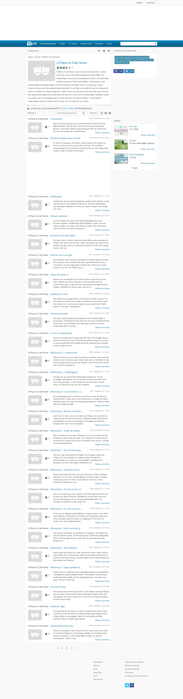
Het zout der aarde (59, 313)
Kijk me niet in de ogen (61, 255)
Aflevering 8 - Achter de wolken (65, 431)
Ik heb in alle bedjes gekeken (142, 143)
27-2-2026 (133, 129)
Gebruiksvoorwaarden (134, 662)
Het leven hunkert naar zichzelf (65, 138)
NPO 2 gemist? (134, 60)
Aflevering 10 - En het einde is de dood (69, 391)
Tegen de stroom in (60, 274)
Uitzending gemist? (123, 57)
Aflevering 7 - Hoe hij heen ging (66, 450)
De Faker (133, 126)
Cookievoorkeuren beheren (136, 676)
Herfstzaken (56, 196)
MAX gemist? (120, 60)
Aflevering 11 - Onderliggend (64, 372)
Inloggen (139, 3)
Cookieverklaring (132, 669)
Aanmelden (150, 3)
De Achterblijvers (137, 154)
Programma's (86, 44)
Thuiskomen (56, 119)
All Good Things (58, 587)
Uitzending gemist (48, 44)
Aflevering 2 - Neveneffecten (64, 548)
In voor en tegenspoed (61, 333)
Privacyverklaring (132, 666)
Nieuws (96, 666)
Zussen (133, 140)
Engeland (32, 88)
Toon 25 (93, 113)
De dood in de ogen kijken (63, 235)
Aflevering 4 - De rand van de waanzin (69, 509)
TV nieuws (72, 44)
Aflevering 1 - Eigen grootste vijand (67, 567)
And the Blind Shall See (62, 626)
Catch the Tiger (58, 606)
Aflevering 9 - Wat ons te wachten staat (69, 411)
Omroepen (97, 662)
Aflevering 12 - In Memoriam (64, 352)
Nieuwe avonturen (59, 216)
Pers (95, 676)
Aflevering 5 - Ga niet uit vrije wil (66, 489)
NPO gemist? (147, 60)
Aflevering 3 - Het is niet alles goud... (68, 528)
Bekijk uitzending (102, 133)
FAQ (95, 669)
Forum (109, 44)
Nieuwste (30, 113)
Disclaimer (129, 672)
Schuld (133, 157)
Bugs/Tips (97, 672)
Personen (99, 44)
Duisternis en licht (59, 294)
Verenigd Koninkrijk (141, 57)
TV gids (62, 44)
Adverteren (98, 679)
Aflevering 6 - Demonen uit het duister (68, 470)
